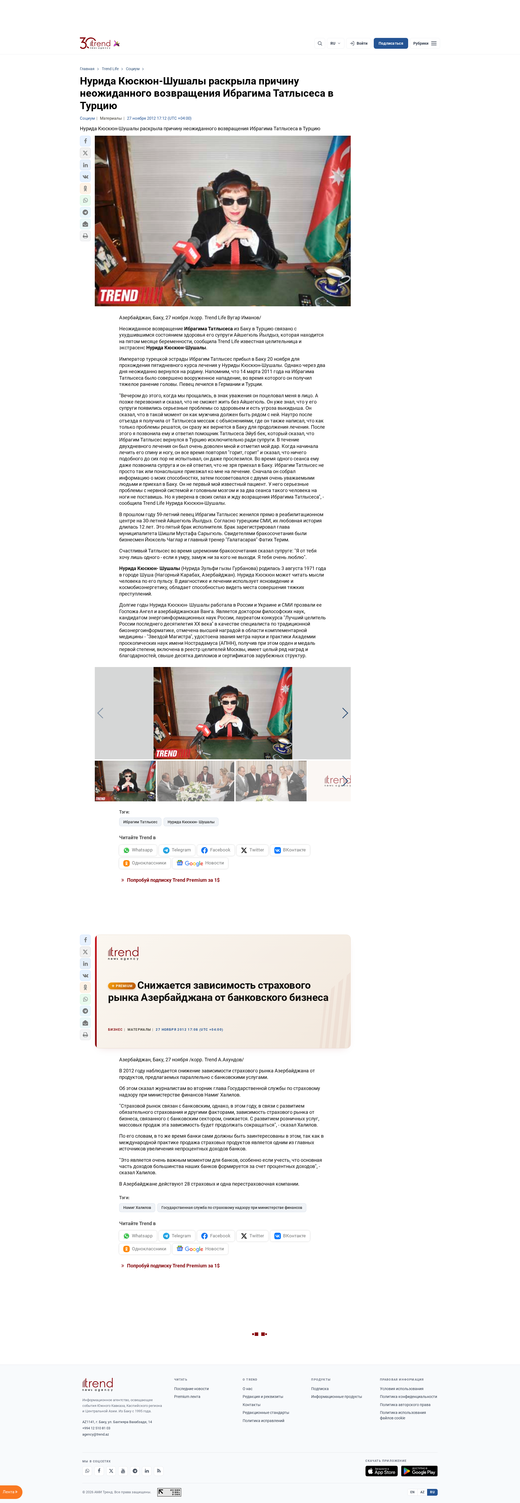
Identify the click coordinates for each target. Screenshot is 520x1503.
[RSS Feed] (159, 1471)
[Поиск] (319, 43)
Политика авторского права (405, 1405)
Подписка (320, 1389)
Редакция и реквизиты (263, 1396)
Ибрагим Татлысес (140, 822)
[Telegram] (135, 1471)
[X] (111, 1471)
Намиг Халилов (137, 1207)
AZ (422, 1492)
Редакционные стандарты (266, 1412)
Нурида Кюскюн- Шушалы (191, 822)
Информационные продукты (336, 1396)
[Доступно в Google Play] (419, 1471)
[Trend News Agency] (97, 1384)
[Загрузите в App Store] (381, 1471)
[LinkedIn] (147, 1471)
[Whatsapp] (87, 1471)
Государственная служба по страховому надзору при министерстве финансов (231, 1207)
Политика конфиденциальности (408, 1396)
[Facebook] (99, 1471)
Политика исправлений (263, 1421)
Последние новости (191, 1389)
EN (412, 1492)
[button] (85, 141)
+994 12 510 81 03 (96, 1428)
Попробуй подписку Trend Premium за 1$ (173, 880)
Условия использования (402, 1389)
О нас (247, 1389)
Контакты (252, 1405)
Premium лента (187, 1396)
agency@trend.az (95, 1434)
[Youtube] (123, 1471)
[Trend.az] (100, 43)
